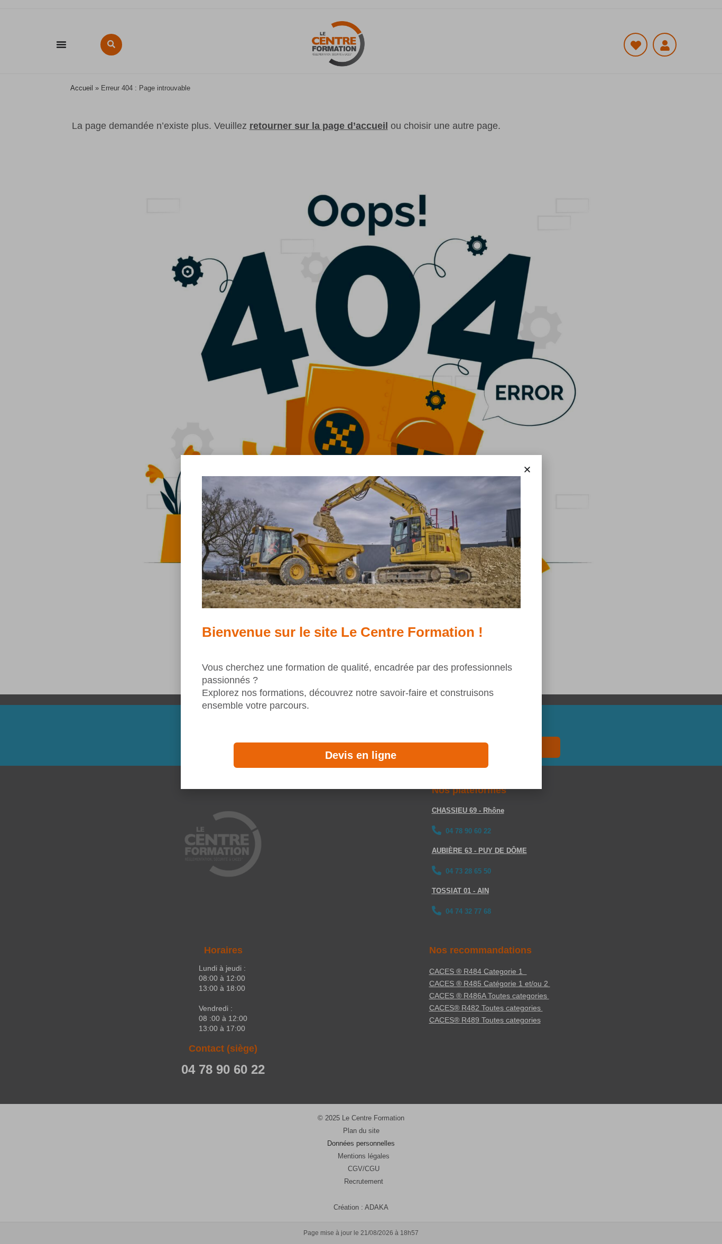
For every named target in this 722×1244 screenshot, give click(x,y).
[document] (361, 622)
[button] (527, 470)
